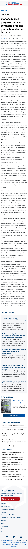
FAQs (2, 529)
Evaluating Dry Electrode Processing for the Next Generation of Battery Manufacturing (14, 351)
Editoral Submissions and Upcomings (11, 517)
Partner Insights (5, 506)
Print (8, 14)
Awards (3, 523)
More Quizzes (13, 446)
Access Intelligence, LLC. (9, 540)
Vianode (3, 39)
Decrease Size (2, 14)
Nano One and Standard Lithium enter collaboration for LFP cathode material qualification (13, 367)
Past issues (16, 403)
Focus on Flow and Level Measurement (13, 425)
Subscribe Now (14, 415)
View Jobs (9, 479)
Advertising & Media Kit (7, 515)
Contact (3, 532)
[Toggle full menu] (3, 3)
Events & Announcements (8, 509)
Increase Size (5, 14)
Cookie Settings (15, 542)
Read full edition (17, 400)
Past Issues (4, 526)
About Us (3, 520)
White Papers (4, 512)
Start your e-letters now (10, 499)
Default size (4, 14)
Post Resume (18, 479)
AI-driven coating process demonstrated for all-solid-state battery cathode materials (14, 320)
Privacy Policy (6, 542)
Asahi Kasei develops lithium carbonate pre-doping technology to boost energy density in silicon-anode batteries (13, 335)
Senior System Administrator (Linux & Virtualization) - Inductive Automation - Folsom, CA (12, 464)
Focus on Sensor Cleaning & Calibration (12, 429)
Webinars (3, 503)
